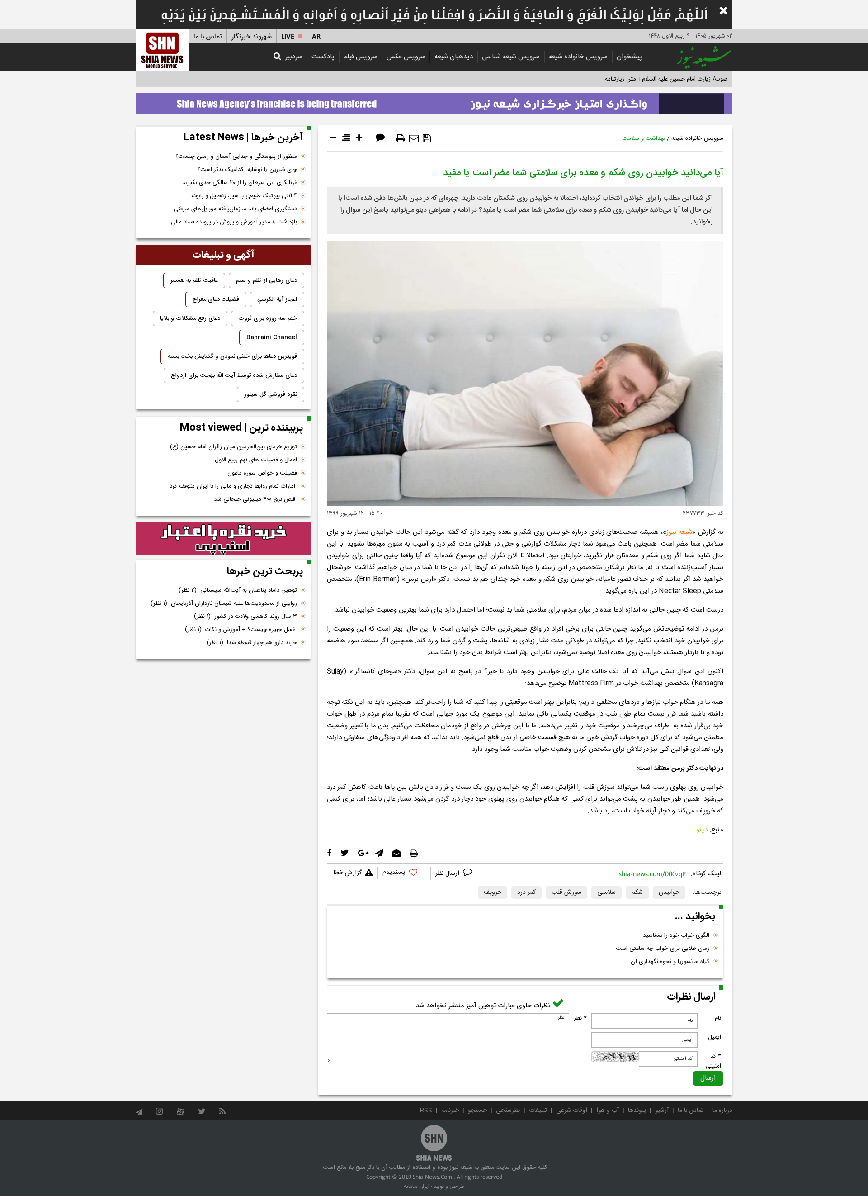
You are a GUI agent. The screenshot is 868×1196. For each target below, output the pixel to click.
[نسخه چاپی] (400, 138)
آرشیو (662, 1110)
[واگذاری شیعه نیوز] (434, 101)
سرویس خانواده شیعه (578, 56)
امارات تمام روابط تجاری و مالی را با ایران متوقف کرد (233, 486)
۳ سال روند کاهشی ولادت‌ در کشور (245, 617)
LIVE (287, 37)
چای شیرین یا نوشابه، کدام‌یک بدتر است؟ (247, 170)
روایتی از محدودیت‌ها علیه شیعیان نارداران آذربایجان (224, 603)
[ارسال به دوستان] (414, 138)
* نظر (580, 1018)
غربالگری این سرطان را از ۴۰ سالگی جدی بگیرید (239, 183)
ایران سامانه (416, 1186)
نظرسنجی (508, 1110)
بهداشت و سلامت (643, 138)
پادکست (323, 56)
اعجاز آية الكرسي (277, 299)
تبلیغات (538, 1110)
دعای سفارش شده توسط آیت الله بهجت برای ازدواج (234, 375)
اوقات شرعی (571, 1110)
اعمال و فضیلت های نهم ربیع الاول (256, 460)
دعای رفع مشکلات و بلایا (190, 318)
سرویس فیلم (360, 56)
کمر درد (526, 892)
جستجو (477, 1110)
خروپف (492, 892)
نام (718, 1018)
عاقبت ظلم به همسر (194, 280)
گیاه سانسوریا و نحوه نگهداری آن (670, 962)
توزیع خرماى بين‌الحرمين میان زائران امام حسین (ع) (233, 447)
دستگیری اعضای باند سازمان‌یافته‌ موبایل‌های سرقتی (235, 209)
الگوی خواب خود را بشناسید (676, 935)
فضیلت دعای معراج (216, 299)
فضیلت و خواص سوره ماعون (262, 473)
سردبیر (293, 56)
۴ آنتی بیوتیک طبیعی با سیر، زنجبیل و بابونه (244, 196)
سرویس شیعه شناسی (511, 56)
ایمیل (714, 1037)
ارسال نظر (448, 873)
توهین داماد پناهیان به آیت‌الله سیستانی (238, 590)
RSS (426, 1110)
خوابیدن (669, 892)
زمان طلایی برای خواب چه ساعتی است (662, 949)
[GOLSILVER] (223, 539)
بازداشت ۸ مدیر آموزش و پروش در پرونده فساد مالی (234, 222)
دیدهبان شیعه (453, 56)
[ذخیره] (427, 138)
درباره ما (722, 1110)
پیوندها (637, 1110)
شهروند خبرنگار (251, 37)
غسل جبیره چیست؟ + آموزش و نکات (241, 630)
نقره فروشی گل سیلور (270, 394)
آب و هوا (607, 1110)
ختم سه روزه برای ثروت (267, 318)
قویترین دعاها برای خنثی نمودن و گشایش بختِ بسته (232, 356)
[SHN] (162, 50)
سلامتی (606, 892)
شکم (637, 892)
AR (316, 37)
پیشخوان (629, 56)
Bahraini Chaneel (271, 337)
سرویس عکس (406, 56)
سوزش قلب (566, 892)
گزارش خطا (348, 873)
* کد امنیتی (713, 1061)
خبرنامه (450, 1110)
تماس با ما (207, 37)
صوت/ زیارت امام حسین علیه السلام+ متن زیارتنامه (666, 79)
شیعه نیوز (679, 532)
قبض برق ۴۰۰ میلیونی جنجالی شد (255, 499)
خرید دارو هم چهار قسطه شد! (252, 643)
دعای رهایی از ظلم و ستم (266, 280)
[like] (404, 873)
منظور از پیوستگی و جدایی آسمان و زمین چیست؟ (236, 156)
